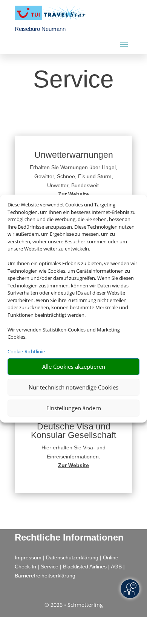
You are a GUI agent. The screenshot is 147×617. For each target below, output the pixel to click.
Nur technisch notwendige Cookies (73, 387)
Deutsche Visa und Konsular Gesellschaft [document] (73, 431)
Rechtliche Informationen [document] (69, 537)
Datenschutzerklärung (72, 557)
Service (49, 567)
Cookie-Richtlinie (26, 351)
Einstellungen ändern (73, 408)
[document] (73, 194)
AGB (116, 567)
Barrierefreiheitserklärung (45, 576)
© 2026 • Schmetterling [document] (73, 604)
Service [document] (73, 80)
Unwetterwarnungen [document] (73, 155)
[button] (73, 178)
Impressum (28, 557)
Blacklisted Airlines (85, 567)
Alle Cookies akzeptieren (73, 366)
